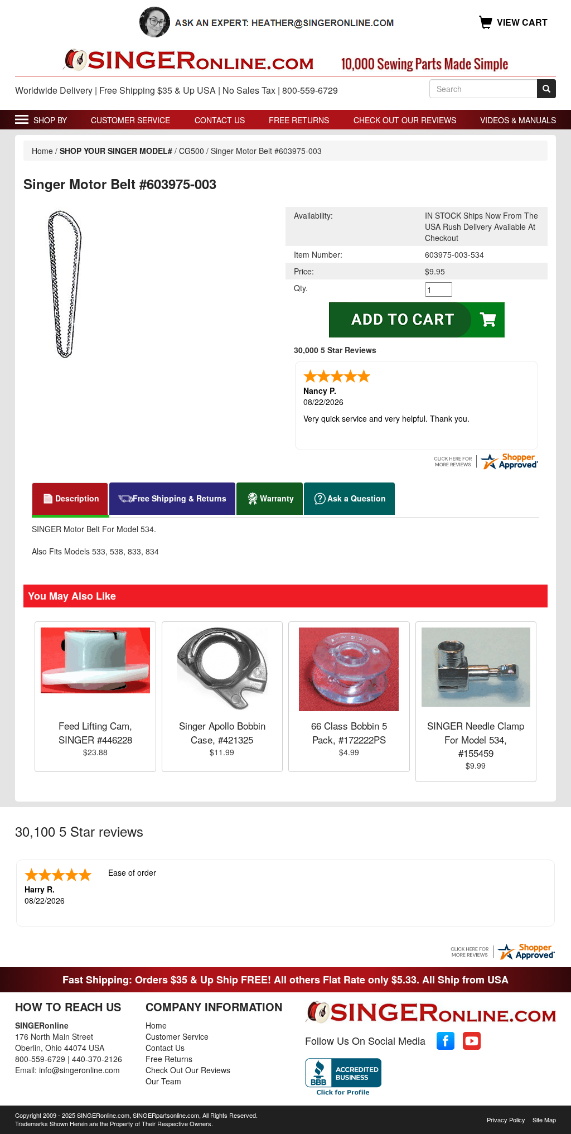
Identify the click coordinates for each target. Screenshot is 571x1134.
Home (42, 150)
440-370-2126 (97, 1058)
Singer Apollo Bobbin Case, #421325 (222, 732)
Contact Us (220, 120)
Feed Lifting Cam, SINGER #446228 (95, 732)
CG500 (191, 150)
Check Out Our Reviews (405, 120)
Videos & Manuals (518, 120)
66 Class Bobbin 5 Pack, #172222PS (349, 732)
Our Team (163, 1081)
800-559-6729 (40, 1058)
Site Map (544, 1119)
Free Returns (299, 120)
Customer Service (130, 120)
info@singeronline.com (79, 1069)
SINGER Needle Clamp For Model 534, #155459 (475, 739)
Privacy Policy (506, 1119)
